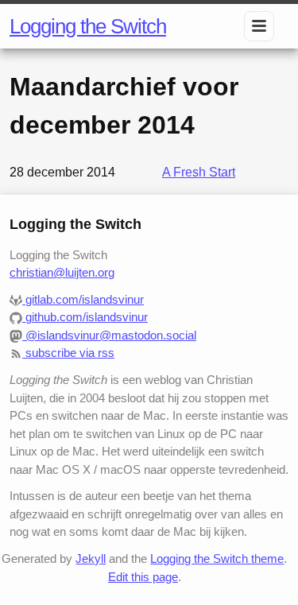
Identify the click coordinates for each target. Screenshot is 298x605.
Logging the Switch (88, 26)
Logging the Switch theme (217, 558)
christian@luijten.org (62, 272)
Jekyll (90, 558)
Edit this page (143, 577)
